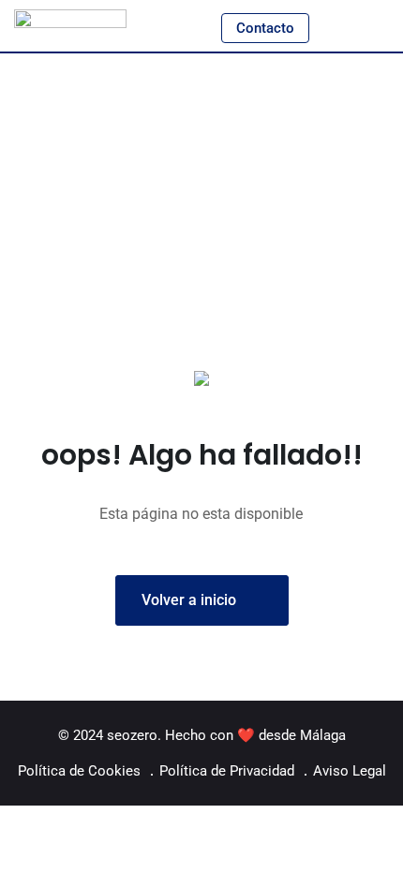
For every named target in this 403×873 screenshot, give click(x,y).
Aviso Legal (349, 770)
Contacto (265, 28)
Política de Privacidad (226, 770)
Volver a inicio (189, 600)
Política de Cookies (79, 770)
